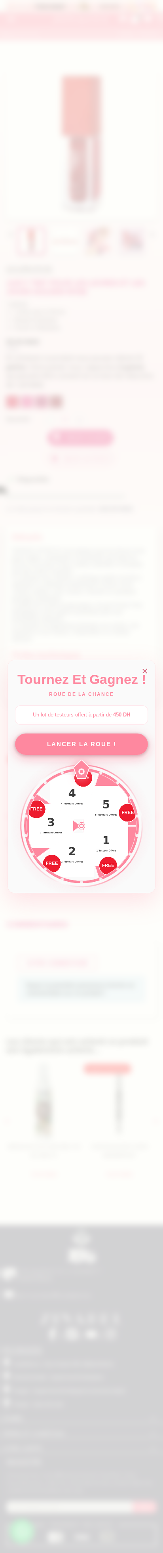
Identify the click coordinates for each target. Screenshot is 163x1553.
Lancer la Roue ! (81, 744)
